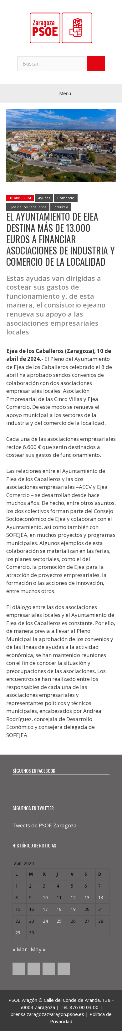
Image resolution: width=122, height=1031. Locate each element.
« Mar (20, 949)
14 (100, 897)
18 (59, 909)
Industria (60, 207)
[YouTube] (49, 969)
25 (59, 921)
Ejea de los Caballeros (27, 207)
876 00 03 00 (84, 1007)
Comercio (65, 197)
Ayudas (44, 197)
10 (45, 897)
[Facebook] (19, 969)
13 (86, 897)
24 (45, 921)
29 (17, 933)
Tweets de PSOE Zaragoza (45, 825)
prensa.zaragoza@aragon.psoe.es (47, 1014)
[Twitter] (34, 969)
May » (38, 949)
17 (45, 909)
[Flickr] (64, 969)
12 (73, 897)
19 (73, 909)
